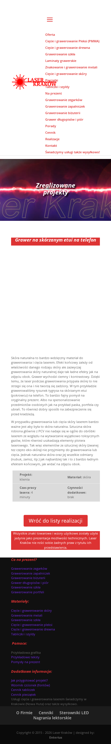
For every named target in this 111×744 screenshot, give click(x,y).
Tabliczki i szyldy (23, 634)
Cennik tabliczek (23, 690)
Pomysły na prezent (25, 662)
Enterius (55, 737)
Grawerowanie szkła (25, 587)
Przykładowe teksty (25, 657)
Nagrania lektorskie (52, 717)
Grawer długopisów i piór (29, 582)
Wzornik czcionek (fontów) (30, 685)
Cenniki (46, 712)
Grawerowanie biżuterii (28, 578)
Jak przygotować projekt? (29, 680)
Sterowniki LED (74, 712)
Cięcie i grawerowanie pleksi (31, 625)
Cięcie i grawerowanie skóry (31, 610)
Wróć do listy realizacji (56, 520)
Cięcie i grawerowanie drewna (33, 629)
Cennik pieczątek (23, 694)
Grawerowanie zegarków (29, 568)
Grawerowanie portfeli (27, 592)
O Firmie (24, 712)
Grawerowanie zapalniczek (30, 573)
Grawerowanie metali (26, 615)
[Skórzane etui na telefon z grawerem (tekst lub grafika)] (55, 347)
